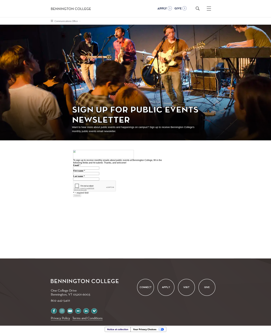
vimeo (94, 310)
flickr (78, 310)
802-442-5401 (60, 300)
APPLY (162, 8)
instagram (62, 310)
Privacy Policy (60, 318)
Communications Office (68, 21)
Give (207, 287)
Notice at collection (117, 329)
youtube (70, 310)
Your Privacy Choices (144, 329)
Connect (146, 287)
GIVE (178, 8)
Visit (186, 287)
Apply (166, 287)
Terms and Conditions (87, 318)
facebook (54, 310)
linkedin (86, 310)
